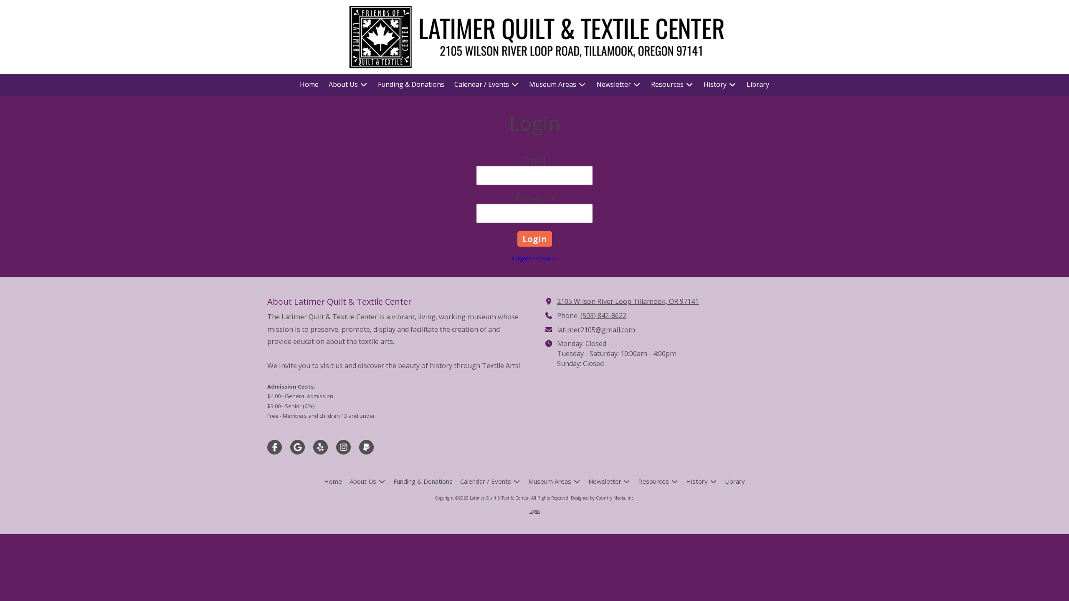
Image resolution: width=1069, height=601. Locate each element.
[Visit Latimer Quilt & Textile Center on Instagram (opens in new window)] (343, 447)
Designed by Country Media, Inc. (603, 498)
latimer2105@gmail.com (596, 329)
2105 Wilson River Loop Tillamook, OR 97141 (628, 301)
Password (534, 198)
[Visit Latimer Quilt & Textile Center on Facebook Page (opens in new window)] (274, 447)
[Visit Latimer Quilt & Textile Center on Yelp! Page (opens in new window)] (320, 447)
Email (534, 160)
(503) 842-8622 (603, 315)
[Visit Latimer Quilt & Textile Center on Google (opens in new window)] (297, 447)
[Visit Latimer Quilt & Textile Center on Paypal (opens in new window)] (366, 447)
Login (534, 511)
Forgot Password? (534, 258)
